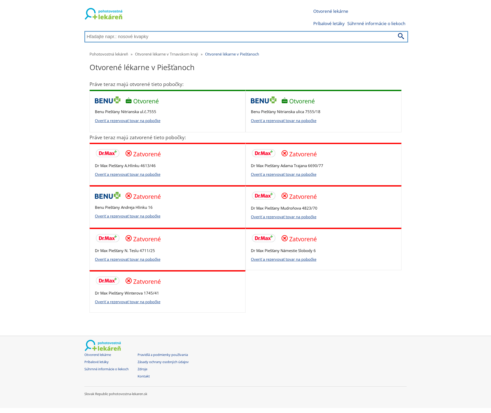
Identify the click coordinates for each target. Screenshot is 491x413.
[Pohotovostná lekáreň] (103, 15)
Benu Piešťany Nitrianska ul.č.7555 (125, 111)
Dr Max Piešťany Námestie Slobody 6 (283, 250)
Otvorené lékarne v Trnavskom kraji (166, 54)
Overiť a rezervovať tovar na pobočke (127, 120)
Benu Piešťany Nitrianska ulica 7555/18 (285, 111)
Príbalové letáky (329, 23)
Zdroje (142, 369)
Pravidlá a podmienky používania (163, 355)
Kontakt (144, 376)
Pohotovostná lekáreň (109, 54)
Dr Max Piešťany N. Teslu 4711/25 (125, 250)
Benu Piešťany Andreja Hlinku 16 (124, 207)
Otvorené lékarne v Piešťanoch (232, 54)
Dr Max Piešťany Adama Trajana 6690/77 (287, 165)
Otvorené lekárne (330, 11)
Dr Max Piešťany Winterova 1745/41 (127, 293)
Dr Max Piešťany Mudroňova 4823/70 (284, 208)
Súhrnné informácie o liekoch (376, 23)
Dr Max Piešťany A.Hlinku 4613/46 (125, 165)
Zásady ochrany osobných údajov (163, 362)
